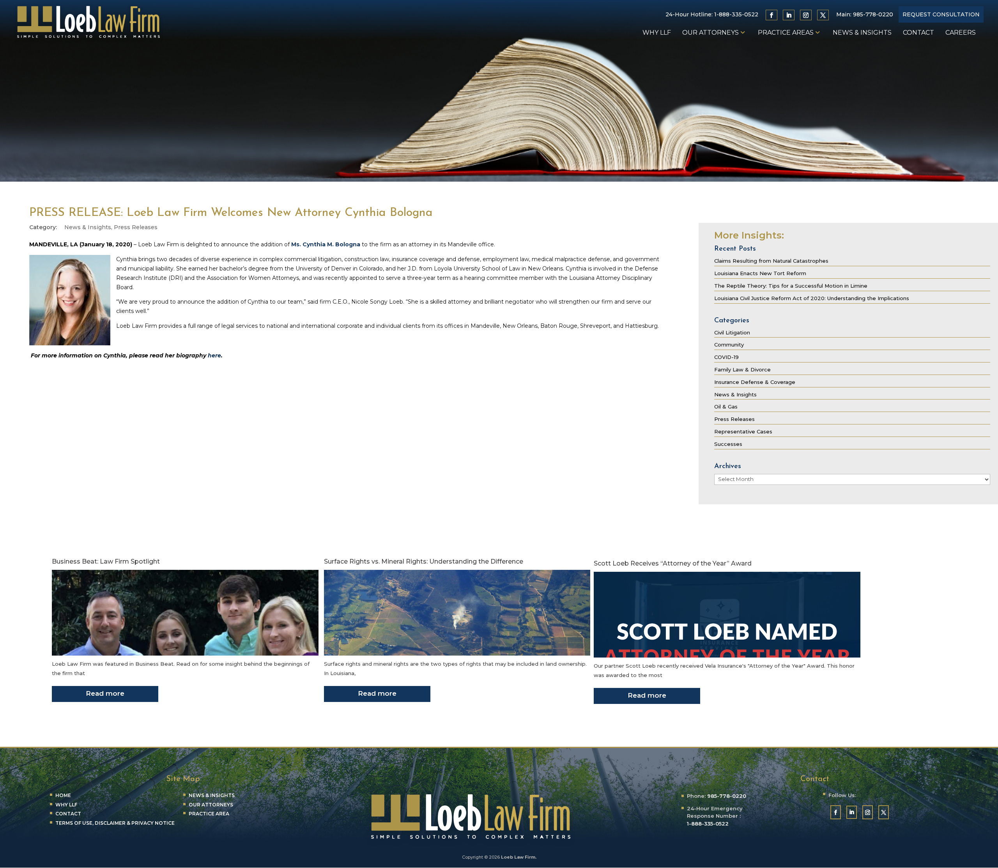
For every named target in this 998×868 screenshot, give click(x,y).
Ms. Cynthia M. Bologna (325, 244)
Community (729, 344)
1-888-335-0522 (736, 14)
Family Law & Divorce (742, 369)
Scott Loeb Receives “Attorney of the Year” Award (673, 563)
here (214, 355)
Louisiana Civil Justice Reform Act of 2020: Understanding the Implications (811, 298)
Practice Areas (786, 33)
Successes (728, 444)
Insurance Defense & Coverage (754, 382)
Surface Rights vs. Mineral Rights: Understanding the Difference (423, 561)
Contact (918, 33)
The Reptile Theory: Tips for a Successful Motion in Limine (790, 286)
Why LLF (656, 33)
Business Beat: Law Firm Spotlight (106, 561)
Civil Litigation (732, 332)
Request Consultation (941, 14)
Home (63, 795)
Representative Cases (743, 431)
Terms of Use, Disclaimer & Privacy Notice (115, 823)
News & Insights (862, 33)
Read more (105, 693)
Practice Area (209, 814)
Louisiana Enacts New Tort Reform (760, 273)
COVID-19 (726, 357)
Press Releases (135, 227)
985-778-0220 (873, 14)
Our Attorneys (710, 33)
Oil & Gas (726, 406)
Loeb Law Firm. (518, 857)
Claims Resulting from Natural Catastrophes (771, 261)
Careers (960, 33)
